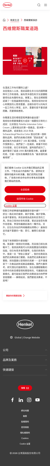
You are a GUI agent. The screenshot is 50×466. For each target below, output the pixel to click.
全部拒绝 (25, 189)
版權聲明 (25, 421)
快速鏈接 (8, 370)
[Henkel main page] (7, 5)
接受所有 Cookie (25, 198)
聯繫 (23, 388)
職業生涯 (14, 20)
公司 (5, 350)
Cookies (25, 438)
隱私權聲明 (25, 432)
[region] (25, 186)
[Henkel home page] (4, 20)
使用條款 (25, 427)
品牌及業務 (10, 360)
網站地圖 (25, 410)
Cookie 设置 (25, 443)
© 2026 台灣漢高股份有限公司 (25, 453)
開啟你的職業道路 (14, 296)
